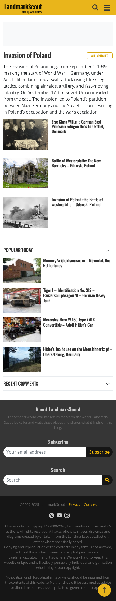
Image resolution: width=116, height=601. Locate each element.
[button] (51, 515)
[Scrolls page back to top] (104, 590)
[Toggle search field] (94, 7)
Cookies (90, 504)
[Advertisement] (58, 34)
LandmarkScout (23, 7)
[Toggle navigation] (106, 8)
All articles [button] (99, 55)
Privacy (74, 504)
